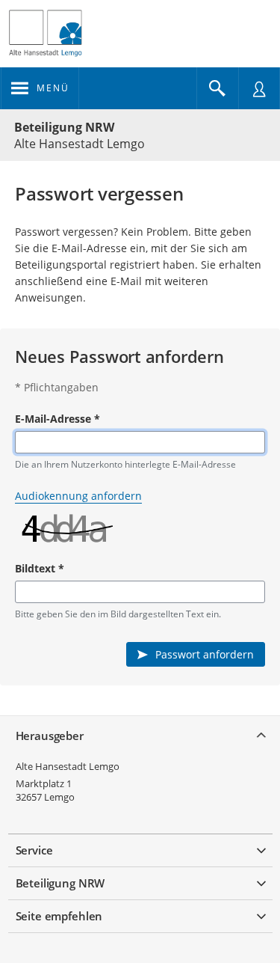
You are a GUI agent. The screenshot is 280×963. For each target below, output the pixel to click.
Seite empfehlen (59, 915)
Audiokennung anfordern (78, 496)
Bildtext (39, 568)
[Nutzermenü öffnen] (259, 88)
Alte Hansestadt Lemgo (67, 766)
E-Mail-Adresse (57, 419)
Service (34, 850)
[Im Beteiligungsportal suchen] (217, 88)
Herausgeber (50, 735)
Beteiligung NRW (64, 127)
